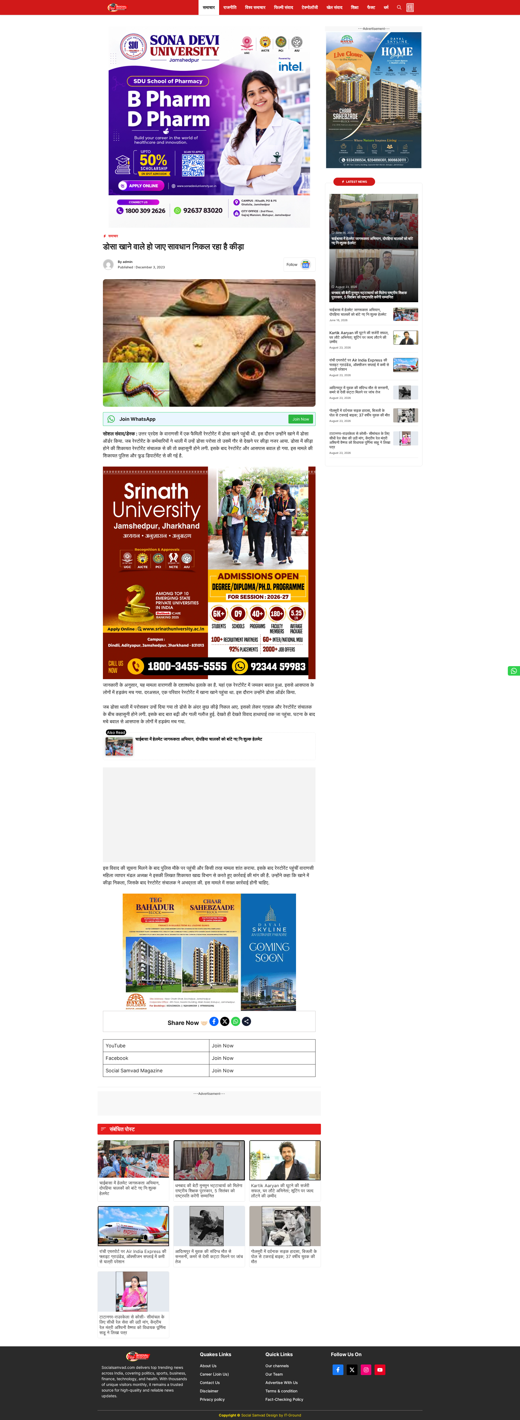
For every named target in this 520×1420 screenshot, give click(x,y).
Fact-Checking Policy (284, 1399)
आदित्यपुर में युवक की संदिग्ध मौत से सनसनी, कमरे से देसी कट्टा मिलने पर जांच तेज (209, 1256)
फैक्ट (371, 7)
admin (127, 262)
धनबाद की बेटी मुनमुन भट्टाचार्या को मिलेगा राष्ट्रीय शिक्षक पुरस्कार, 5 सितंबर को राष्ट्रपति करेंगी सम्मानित (208, 1190)
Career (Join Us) (214, 1374)
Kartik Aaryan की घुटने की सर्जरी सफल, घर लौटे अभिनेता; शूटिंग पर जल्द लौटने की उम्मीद (282, 1190)
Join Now (223, 1045)
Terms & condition (281, 1391)
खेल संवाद (334, 7)
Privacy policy (212, 1399)
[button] (399, 7)
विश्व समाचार (255, 7)
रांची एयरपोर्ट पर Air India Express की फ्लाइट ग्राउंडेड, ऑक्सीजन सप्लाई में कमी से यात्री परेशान (132, 1256)
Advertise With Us (281, 1382)
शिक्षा (355, 7)
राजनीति (229, 7)
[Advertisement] (209, 801)
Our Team (274, 1374)
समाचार (209, 7)
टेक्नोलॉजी (310, 7)
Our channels (277, 1365)
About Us (208, 1365)
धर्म (386, 7)
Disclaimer (209, 1391)
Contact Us (210, 1382)
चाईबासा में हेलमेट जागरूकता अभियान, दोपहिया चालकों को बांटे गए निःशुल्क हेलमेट (198, 739)
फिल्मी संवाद (283, 7)
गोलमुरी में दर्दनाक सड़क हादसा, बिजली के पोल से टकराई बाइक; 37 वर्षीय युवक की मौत (284, 1256)
